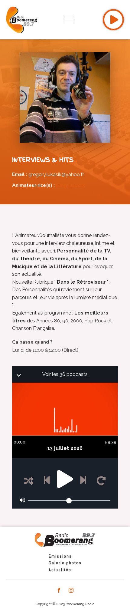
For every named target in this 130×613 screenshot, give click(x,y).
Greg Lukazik (70, 185)
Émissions (60, 556)
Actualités (60, 569)
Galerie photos (65, 562)
